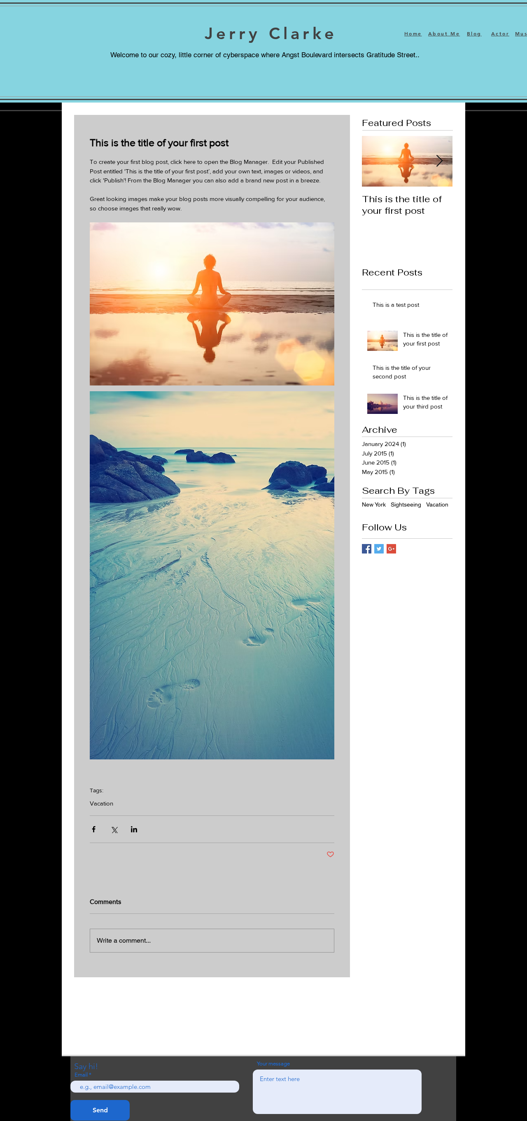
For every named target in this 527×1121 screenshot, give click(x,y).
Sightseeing (406, 504)
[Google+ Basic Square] (391, 548)
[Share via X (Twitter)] (114, 829)
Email (81, 1074)
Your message (273, 1063)
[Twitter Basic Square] (379, 548)
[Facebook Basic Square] (366, 548)
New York (374, 504)
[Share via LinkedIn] (134, 829)
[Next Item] (439, 161)
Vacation (101, 803)
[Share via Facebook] (94, 829)
